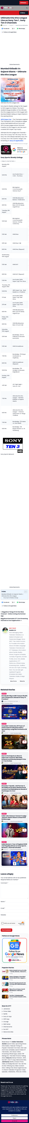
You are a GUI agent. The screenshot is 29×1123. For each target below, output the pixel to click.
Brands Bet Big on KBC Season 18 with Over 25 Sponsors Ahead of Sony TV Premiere (14, 697)
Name (3, 901)
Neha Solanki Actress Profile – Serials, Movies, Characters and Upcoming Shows (18, 971)
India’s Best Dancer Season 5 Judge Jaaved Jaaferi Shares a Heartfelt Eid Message (14, 817)
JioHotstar (6, 1009)
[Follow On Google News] (14, 950)
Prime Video (7, 1011)
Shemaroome (7, 1027)
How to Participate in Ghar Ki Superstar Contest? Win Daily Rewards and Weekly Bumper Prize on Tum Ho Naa (14, 758)
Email (3, 908)
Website (22, 681)
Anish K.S (12, 630)
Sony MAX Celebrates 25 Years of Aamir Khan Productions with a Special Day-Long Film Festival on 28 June (14, 728)
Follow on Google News (10, 32)
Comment (4, 883)
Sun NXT (5, 1029)
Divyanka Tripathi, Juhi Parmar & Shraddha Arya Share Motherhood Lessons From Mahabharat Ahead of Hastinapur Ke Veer (14, 788)
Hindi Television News (7, 703)
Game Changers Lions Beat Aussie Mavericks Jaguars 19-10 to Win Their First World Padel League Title (18, 977)
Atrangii (5, 1022)
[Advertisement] (14, 49)
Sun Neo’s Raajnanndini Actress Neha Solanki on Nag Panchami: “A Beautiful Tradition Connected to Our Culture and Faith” (18, 996)
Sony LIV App (7, 1016)
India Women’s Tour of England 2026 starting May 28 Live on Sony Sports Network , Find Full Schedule (14, 845)
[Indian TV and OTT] (7, 7)
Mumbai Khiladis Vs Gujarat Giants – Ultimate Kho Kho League (13, 595)
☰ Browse (23, 3)
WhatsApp (22, 28)
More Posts (13, 681)
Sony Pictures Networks (22, 25)
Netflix (5, 1014)
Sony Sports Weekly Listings (10, 598)
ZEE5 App (6, 1019)
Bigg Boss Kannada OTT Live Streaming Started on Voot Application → (14, 619)
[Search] (27, 8)
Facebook (6, 28)
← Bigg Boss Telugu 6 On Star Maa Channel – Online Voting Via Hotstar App (13, 614)
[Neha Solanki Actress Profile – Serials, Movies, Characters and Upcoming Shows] (5, 972)
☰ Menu (22, 13)
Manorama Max (8, 1032)
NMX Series (6, 1024)
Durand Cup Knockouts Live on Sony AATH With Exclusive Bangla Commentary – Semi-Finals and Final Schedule (18, 983)
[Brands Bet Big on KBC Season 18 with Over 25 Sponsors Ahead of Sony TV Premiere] (14, 712)
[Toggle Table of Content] (25, 591)
